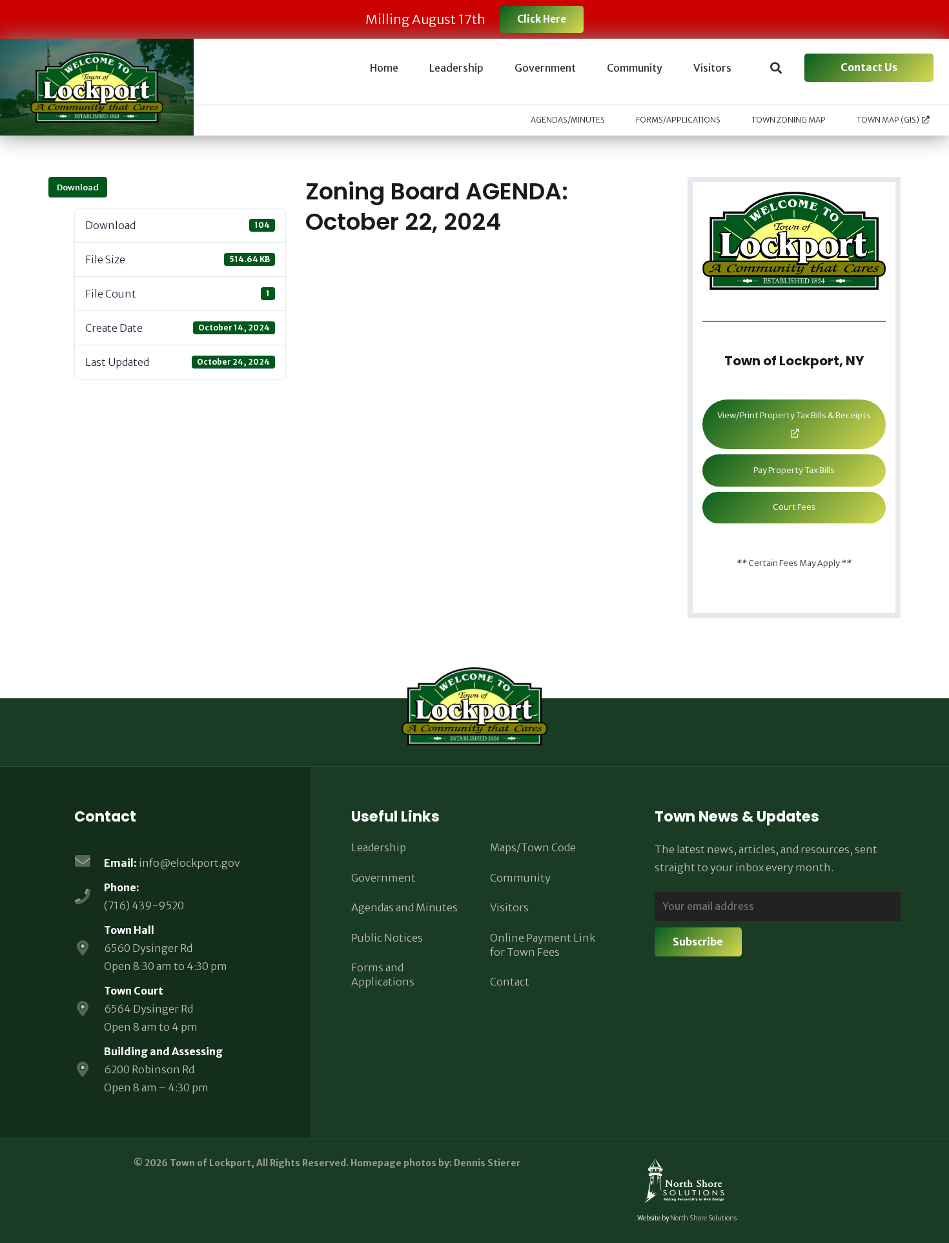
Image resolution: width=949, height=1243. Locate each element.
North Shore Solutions (703, 1218)
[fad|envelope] (89, 862)
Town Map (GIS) (888, 120)
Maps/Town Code (533, 847)
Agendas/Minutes (568, 120)
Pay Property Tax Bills (794, 470)
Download (78, 187)
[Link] (96, 87)
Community (520, 877)
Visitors (509, 907)
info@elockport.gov (189, 862)
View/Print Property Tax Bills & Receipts (794, 415)
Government (383, 877)
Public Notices (387, 937)
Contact (509, 981)
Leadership (378, 847)
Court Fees (794, 506)
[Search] (776, 68)
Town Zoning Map (788, 120)
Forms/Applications (678, 120)
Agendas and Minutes (404, 907)
